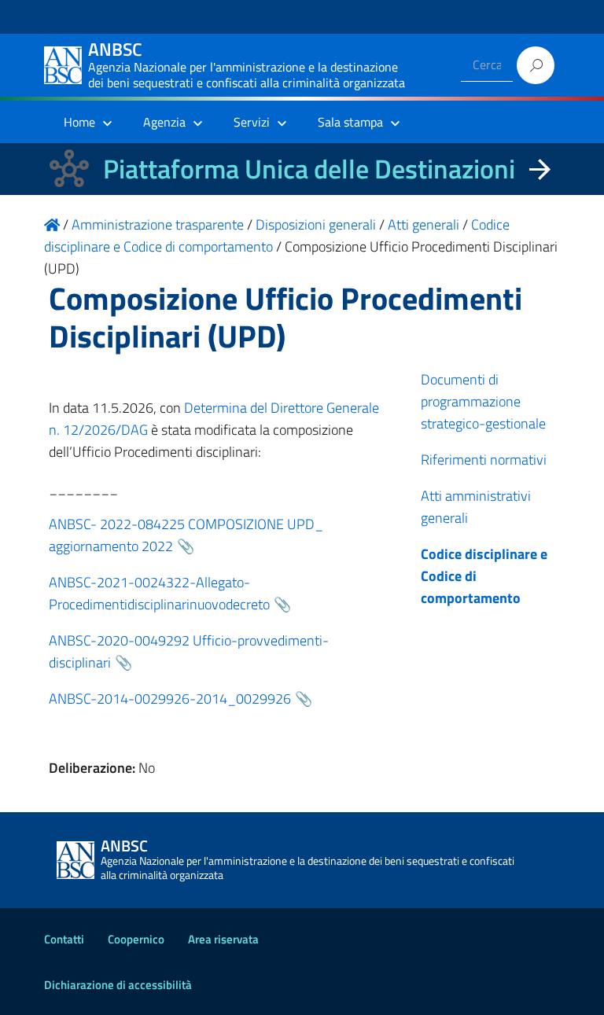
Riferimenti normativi (484, 459)
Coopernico (136, 939)
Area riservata (223, 939)
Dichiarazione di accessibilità (118, 985)
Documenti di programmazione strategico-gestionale (483, 401)
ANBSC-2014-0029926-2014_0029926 (170, 698)
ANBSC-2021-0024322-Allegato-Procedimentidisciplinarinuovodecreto (159, 593)
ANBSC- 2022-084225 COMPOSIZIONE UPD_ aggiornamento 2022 (186, 535)
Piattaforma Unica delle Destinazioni (309, 169)
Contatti (64, 939)
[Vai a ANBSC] (52, 224)
